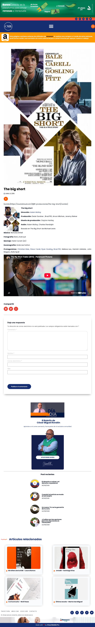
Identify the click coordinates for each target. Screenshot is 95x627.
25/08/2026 (45, 498)
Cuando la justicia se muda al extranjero (53, 495)
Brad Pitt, (57, 249)
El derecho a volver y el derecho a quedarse (50, 482)
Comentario (12, 329)
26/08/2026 (45, 485)
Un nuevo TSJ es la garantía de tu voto (53, 508)
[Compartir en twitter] (11, 309)
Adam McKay (35, 212)
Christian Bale (23, 249)
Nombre (10, 353)
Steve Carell (35, 249)
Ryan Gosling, (47, 249)
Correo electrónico (14, 361)
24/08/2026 (46, 511)
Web (8, 368)
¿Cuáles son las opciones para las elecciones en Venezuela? (52, 520)
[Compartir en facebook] (6, 309)
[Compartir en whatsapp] (16, 309)
